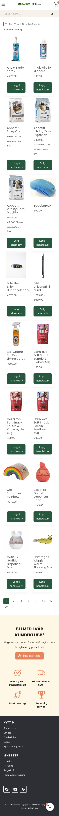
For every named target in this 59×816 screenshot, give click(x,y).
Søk (52, 13)
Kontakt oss (9, 728)
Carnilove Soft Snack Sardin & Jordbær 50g (41, 426)
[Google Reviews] (23, 789)
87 (51, 601)
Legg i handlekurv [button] (16, 87)
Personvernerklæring (14, 775)
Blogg (6, 742)
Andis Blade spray (15, 69)
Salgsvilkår (9, 770)
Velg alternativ (42, 165)
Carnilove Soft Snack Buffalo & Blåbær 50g (42, 357)
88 (6, 606)
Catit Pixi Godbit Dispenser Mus (14, 562)
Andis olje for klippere (43, 69)
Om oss (7, 732)
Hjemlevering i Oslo (13, 746)
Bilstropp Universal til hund (42, 286)
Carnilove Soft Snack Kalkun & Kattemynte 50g (15, 426)
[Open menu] (3, 4)
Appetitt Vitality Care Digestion (42, 131)
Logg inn (7, 761)
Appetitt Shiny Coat (14, 129)
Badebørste (42, 206)
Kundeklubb (9, 737)
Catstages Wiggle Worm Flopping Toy (43, 562)
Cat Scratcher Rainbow (14, 493)
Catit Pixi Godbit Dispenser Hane (41, 495)
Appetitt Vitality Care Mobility (16, 209)
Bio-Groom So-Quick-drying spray (16, 355)
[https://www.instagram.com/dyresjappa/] (15, 789)
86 (43, 601)
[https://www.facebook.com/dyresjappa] (6, 789)
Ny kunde (8, 765)
